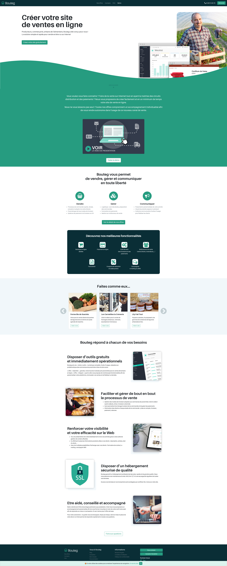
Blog (91, 552)
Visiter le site (74, 325)
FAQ (114, 3)
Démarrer (221, 3)
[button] (63, 311)
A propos (107, 3)
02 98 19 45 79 (210, 3)
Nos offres (100, 3)
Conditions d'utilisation (121, 554)
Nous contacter (151, 550)
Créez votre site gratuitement (34, 42)
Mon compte (93, 557)
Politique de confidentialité (122, 557)
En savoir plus (134, 563)
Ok (141, 563)
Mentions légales (119, 552)
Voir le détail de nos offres (113, 222)
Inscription (92, 554)
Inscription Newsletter (151, 554)
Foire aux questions (113, 534)
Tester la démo (113, 160)
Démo (119, 3)
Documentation (94, 559)
